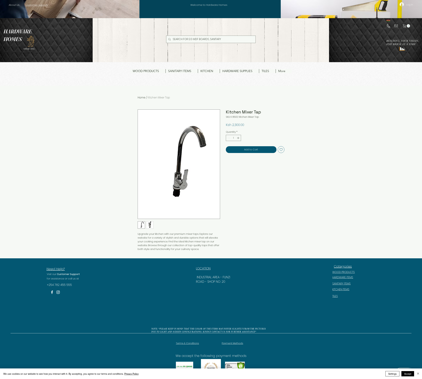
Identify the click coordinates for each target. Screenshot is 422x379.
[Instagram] (58, 292)
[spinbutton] (233, 138)
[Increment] (238, 138)
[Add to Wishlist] (281, 149)
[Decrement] (228, 138)
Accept (407, 373)
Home (141, 97)
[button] (407, 26)
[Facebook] (52, 292)
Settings (392, 373)
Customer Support (68, 274)
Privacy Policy (131, 373)
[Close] (418, 373)
